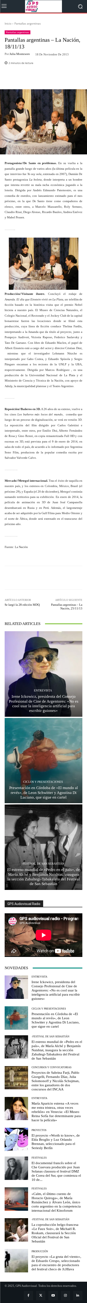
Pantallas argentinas (27, 23)
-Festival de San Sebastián (43, 863)
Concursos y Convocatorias (51, 1067)
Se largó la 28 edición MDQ (22, 604)
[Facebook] (28, 1295)
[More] (59, 78)
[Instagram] (65, 1295)
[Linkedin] (77, 1295)
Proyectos (39, 1130)
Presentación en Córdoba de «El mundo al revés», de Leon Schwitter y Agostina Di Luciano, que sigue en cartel (43, 793)
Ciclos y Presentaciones (43, 781)
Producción (40, 1251)
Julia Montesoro (20, 53)
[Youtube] (53, 1295)
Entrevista (43, 690)
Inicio (8, 23)
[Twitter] (40, 1295)
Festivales (39, 1157)
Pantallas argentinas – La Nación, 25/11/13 (66, 606)
